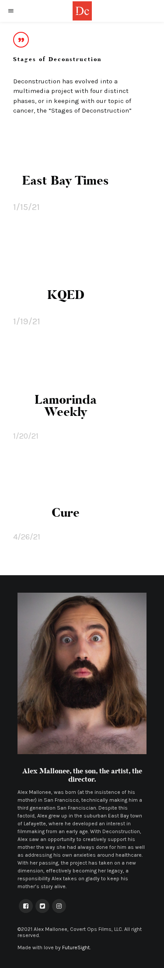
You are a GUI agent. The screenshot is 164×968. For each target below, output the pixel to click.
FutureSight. (76, 947)
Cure (66, 513)
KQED (65, 295)
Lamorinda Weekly (66, 405)
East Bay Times (65, 180)
